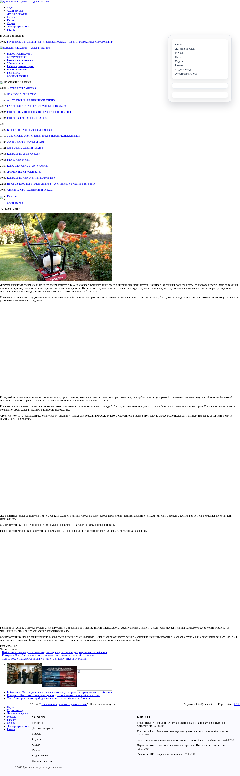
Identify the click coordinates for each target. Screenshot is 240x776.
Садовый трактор (17, 75)
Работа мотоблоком (18, 159)
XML (237, 704)
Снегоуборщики (17, 56)
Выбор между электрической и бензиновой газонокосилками (43, 135)
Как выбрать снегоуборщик (23, 153)
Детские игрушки (17, 13)
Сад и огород (15, 10)
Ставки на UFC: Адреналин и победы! (30, 189)
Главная (12, 196)
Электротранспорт (18, 26)
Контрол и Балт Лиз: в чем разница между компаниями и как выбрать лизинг (48, 655)
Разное (11, 29)
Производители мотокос (21, 93)
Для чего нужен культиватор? (25, 171)
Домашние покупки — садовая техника (63, 704)
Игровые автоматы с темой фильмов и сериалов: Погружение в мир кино (51, 183)
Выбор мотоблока (17, 69)
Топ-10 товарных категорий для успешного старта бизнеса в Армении (44, 658)
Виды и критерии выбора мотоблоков (30, 129)
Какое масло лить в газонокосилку (27, 165)
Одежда (11, 7)
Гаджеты (12, 20)
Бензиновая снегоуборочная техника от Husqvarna (37, 105)
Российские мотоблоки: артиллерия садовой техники (39, 111)
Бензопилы (13, 72)
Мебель (11, 16)
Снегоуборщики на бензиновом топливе (31, 99)
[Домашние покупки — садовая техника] (25, 1)
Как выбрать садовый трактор (25, 147)
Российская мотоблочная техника (27, 117)
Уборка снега (15, 63)
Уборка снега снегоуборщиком (25, 141)
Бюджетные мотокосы (20, 59)
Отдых (11, 23)
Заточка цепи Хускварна (22, 87)
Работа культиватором (20, 66)
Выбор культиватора (19, 53)
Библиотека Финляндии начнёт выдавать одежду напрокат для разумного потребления (59, 41)
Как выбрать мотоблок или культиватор (31, 177)
